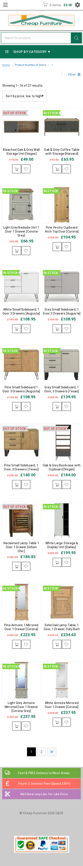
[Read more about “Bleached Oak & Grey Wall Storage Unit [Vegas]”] (16, 168)
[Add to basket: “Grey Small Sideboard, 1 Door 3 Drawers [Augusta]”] (57, 328)
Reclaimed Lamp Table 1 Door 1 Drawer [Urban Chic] (21, 547)
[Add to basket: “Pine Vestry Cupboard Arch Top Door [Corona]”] (57, 246)
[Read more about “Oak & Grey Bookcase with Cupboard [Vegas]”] (57, 484)
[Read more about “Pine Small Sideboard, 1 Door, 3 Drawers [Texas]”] (16, 484)
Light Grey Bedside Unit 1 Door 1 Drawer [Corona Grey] (21, 231)
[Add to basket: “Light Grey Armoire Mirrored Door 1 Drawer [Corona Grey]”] (16, 726)
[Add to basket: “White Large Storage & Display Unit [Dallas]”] (57, 562)
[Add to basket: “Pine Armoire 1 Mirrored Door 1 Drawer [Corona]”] (16, 644)
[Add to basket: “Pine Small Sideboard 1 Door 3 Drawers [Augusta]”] (16, 406)
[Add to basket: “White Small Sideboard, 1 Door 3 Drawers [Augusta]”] (16, 328)
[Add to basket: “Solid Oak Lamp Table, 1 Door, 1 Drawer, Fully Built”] (57, 644)
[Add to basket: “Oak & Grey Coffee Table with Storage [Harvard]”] (57, 168)
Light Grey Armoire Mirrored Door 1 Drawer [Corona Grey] (21, 707)
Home (6, 65)
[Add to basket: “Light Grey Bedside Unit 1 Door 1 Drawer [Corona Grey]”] (16, 250)
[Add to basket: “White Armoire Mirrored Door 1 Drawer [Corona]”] (57, 722)
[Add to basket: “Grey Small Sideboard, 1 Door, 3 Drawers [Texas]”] (57, 406)
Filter (72, 74)
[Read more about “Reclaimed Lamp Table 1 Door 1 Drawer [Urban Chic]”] (16, 566)
